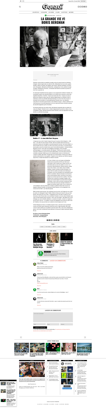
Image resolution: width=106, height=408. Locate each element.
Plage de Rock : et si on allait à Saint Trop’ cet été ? (68, 353)
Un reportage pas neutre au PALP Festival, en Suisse (83, 354)
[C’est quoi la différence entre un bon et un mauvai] (70, 369)
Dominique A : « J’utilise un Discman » (51, 245)
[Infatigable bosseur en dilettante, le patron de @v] (70, 381)
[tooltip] (78, 7)
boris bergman (48, 226)
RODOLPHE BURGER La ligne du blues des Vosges (66, 243)
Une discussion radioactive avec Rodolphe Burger (38, 245)
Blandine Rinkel (52, 15)
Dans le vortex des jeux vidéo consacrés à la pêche (21, 354)
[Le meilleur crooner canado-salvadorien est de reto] (64, 381)
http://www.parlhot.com (42, 283)
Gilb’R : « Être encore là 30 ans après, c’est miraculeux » (53, 353)
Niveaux (64, 226)
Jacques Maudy (44, 215)
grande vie (54, 226)
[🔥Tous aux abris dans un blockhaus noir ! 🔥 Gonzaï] (64, 375)
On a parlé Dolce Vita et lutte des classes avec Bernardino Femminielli (36, 355)
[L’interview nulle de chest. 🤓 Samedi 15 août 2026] (64, 369)
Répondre (39, 270)
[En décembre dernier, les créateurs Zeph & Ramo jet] (70, 375)
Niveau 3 (59, 226)
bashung (42, 226)
